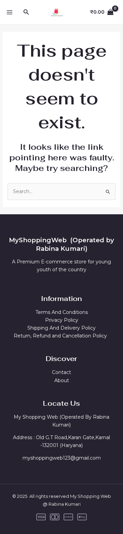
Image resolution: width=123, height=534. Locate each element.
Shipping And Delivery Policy (61, 328)
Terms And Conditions (62, 312)
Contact (61, 372)
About (61, 380)
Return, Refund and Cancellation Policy (62, 336)
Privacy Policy (61, 320)
